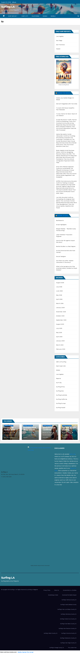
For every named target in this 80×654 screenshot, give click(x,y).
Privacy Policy (46, 590)
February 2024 (60, 349)
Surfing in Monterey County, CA (68, 614)
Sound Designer (61, 256)
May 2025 (59, 332)
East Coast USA (61, 366)
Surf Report (12, 16)
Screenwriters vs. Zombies (69, 590)
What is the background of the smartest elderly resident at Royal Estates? (66, 268)
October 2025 (60, 316)
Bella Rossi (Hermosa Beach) (29, 436)
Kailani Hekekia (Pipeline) (47, 436)
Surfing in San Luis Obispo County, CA (67, 609)
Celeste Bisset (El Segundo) (67, 436)
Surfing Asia (60, 391)
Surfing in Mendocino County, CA (68, 638)
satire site (72, 454)
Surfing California (61, 399)
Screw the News (63, 93)
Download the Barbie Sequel (69, 595)
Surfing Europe (61, 403)
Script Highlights (61, 224)
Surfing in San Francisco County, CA (67, 628)
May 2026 (59, 295)
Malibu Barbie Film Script (25, 652)
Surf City (25, 16)
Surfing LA (8, 6)
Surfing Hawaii (60, 407)
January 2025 (60, 341)
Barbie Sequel (62, 215)
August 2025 (60, 324)
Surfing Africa (60, 386)
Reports (58, 378)
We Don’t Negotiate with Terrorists (66, 104)
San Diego (59, 40)
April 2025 (59, 336)
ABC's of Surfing (61, 362)
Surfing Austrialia (61, 395)
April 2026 (59, 299)
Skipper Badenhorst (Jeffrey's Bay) (10, 436)
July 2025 (59, 328)
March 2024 (60, 345)
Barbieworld (60, 220)
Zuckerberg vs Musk (53, 595)
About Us (56, 590)
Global (58, 370)
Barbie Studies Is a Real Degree (65, 246)
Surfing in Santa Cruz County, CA (68, 619)
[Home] (3, 16)
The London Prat (72, 647)
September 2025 (61, 320)
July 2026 (59, 287)
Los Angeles (60, 36)
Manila (53, 16)
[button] (78, 16)
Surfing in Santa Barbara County (68, 604)
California (35, 16)
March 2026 (59, 303)
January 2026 (60, 307)
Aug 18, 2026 (8, 432)
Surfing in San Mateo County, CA (68, 623)
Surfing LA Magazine (33, 589)
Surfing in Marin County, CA (50, 633)
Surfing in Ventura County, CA (69, 599)
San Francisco (60, 44)
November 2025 (61, 311)
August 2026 (60, 282)
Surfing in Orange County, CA (57, 647)
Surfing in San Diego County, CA (68, 642)
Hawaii (45, 16)
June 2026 (59, 291)
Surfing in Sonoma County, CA (68, 633)
